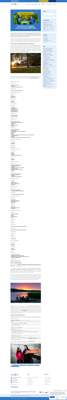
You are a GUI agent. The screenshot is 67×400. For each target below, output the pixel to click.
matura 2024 (49, 53)
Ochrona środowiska (14, 216)
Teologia (12, 235)
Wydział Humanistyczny (46, 82)
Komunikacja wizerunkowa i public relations (48, 51)
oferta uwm (52, 60)
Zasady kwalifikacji (47, 380)
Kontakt (54, 4)
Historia (12, 124)
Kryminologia (13, 202)
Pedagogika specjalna (14, 168)
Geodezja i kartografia (14, 108)
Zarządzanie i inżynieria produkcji (16, 155)
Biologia (12, 95)
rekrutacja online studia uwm (47, 74)
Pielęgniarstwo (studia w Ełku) (15, 257)
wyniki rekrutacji (50, 84)
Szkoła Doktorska (29, 383)
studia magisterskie (52, 80)
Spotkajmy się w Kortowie (47, 40)
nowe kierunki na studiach (47, 57)
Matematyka (13, 143)
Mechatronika (13, 184)
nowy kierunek (52, 59)
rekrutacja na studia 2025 (47, 72)
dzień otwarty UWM (49, 49)
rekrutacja (51, 66)
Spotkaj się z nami (34, 4)
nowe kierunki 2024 (46, 56)
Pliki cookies (57, 398)
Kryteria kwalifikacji (47, 381)
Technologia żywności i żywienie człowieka (17, 190)
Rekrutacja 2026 (46, 39)
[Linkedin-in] (15, 1)
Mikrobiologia (13, 97)
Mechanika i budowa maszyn (15, 183)
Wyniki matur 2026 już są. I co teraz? (48, 30)
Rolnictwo (12, 217)
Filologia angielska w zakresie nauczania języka (18, 131)
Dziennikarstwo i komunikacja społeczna (17, 122)
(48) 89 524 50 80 (15, 380)
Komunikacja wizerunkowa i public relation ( (22, 134)
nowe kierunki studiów (46, 58)
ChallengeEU (24, 310)
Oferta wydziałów (29, 380)
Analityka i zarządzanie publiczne (48, 48)
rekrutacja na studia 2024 (47, 71)
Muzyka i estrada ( (18, 226)
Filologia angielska (14, 130)
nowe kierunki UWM (46, 59)
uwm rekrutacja (51, 81)
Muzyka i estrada (45, 55)
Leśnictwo (12, 215)
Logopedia (12, 136)
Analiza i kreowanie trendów (15, 121)
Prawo (12, 203)
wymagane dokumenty (32, 338)
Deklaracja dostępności (14, 384)
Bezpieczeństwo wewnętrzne (15, 200)
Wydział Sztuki (45, 84)
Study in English (49, 4)
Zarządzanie (13, 154)
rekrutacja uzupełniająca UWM (15, 366)
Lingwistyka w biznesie (14, 125)
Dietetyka (12, 244)
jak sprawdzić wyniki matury (47, 50)
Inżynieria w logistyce (14, 182)
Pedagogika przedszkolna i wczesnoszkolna (17, 167)
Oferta (39, 4)
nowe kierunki (51, 55)
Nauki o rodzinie (13, 238)
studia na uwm (45, 81)
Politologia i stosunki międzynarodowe (17, 169)
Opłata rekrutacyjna (47, 384)
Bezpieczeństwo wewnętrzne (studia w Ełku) (17, 255)
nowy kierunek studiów (46, 60)
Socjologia (12, 170)
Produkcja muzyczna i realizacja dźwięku (47, 64)
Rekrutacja (43, 4)
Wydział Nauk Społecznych (47, 83)
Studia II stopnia (29, 378)
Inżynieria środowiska (14, 115)
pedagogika (45, 61)
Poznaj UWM (28, 4)
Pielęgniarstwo (13, 249)
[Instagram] (12, 1)
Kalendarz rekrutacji (47, 377)
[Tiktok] (17, 1)
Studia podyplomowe (30, 381)
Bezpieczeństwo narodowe (15, 174)
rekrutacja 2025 (45, 69)
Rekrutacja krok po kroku (48, 378)
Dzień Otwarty (46, 36)
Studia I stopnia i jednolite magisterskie (32, 377)
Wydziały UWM (46, 41)
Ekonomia (12, 152)
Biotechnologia (13, 96)
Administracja (13, 199)
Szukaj (44, 11)
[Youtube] (16, 1)
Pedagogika (13, 166)
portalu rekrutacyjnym (31, 341)
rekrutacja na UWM (46, 73)
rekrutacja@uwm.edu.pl (16, 382)
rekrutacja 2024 (45, 67)
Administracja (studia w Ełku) (15, 254)
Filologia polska (13, 123)
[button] (65, 390)
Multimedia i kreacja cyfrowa (47, 54)
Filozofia (12, 133)
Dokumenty (46, 383)
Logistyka (12, 153)
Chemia (12, 214)
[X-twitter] (14, 1)
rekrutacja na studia (46, 70)
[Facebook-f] (11, 1)
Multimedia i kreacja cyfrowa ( (20, 137)
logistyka (44, 53)
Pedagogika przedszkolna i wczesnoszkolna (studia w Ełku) (20, 256)
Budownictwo (13, 107)
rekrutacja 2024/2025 (46, 68)
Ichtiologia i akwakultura (15, 85)
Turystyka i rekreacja (14, 111)
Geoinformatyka (13, 109)
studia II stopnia (45, 80)
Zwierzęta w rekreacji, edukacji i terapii (17, 90)
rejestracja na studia (46, 66)
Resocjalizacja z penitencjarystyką (16, 176)
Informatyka (13, 142)
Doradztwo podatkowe (14, 201)
